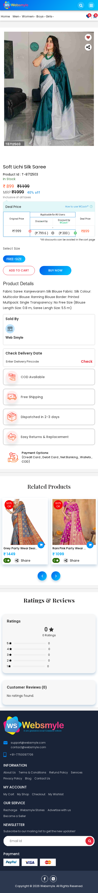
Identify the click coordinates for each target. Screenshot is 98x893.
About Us (9, 772)
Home (5, 16)
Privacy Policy (12, 778)
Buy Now (55, 270)
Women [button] (28, 16)
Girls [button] (49, 16)
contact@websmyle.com (28, 747)
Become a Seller (14, 816)
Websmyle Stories (32, 810)
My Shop (23, 794)
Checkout (38, 794)
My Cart (8, 794)
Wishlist (89, 15)
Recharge (10, 810)
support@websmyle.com (28, 743)
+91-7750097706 (21, 754)
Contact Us (42, 778)
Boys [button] (40, 16)
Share (25, 560)
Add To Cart (19, 270)
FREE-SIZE (14, 259)
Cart (96, 15)
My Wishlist (56, 794)
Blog (28, 778)
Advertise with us (59, 810)
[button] (80, 5)
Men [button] (16, 16)
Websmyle (47, 886)
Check (87, 361)
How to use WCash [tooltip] (77, 206)
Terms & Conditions (32, 772)
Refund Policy (58, 772)
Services (77, 772)
